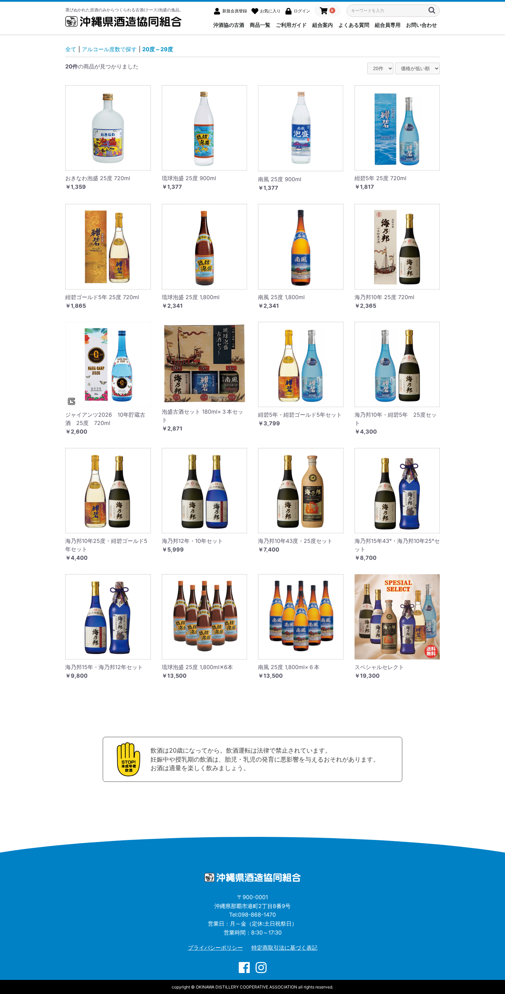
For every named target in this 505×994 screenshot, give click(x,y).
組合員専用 (388, 25)
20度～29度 (157, 49)
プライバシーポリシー (215, 947)
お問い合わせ (421, 25)
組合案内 (322, 25)
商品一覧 (260, 25)
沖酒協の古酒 (228, 25)
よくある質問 (353, 25)
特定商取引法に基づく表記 (284, 947)
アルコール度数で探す (109, 49)
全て (70, 49)
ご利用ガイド (291, 25)
